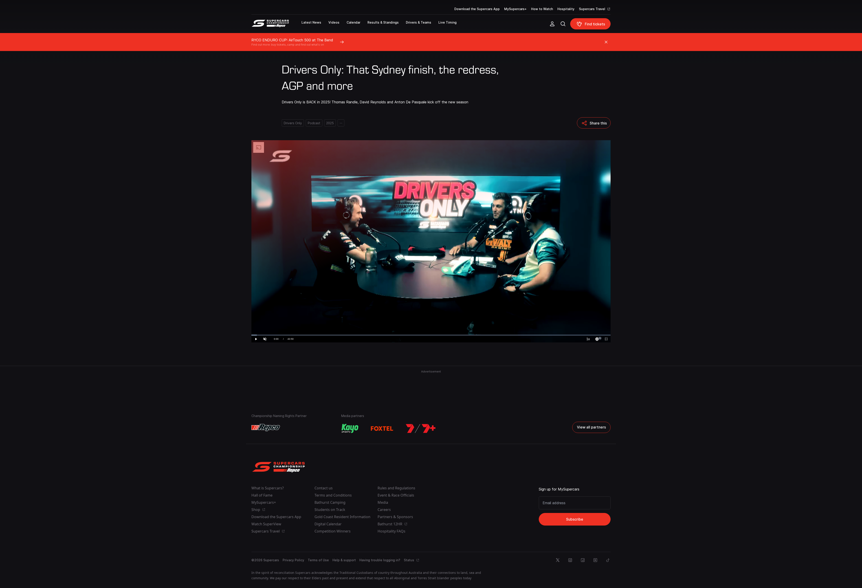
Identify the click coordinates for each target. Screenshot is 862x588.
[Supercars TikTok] (608, 560)
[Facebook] (582, 560)
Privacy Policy (293, 560)
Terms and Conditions (333, 495)
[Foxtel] (382, 428)
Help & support (344, 560)
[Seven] (420, 428)
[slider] (431, 335)
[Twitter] (557, 560)
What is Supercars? (267, 488)
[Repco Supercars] (276, 25)
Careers (384, 509)
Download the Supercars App (477, 9)
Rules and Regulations (396, 488)
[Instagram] (570, 560)
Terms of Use (318, 560)
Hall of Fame (262, 495)
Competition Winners (332, 531)
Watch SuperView (266, 523)
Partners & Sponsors (395, 516)
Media (383, 502)
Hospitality (565, 9)
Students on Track (329, 509)
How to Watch (542, 9)
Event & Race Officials (396, 495)
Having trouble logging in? (379, 560)
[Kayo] (349, 428)
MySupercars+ (515, 9)
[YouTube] (595, 560)
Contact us (323, 488)
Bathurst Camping (329, 502)
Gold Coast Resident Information (342, 516)
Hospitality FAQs (391, 531)
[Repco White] (265, 427)
